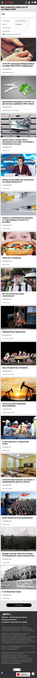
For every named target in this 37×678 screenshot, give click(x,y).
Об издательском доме (18, 617)
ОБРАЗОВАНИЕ (7, 488)
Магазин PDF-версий (9, 619)
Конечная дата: (6, 31)
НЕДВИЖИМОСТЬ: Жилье (10, 110)
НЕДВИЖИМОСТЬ (8, 72)
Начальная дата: (6, 27)
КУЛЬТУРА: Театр (8, 338)
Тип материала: (6, 20)
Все (3, 14)
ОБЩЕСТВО (6, 150)
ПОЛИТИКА (6, 188)
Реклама (4, 617)
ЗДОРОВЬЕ (5, 228)
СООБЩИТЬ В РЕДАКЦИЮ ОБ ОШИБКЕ (14, 622)
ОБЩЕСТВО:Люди (8, 412)
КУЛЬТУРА (5, 302)
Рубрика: (4, 24)
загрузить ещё (19, 605)
